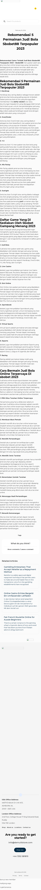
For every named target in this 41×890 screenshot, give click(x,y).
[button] (38, 9)
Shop (4, 827)
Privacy (15, 875)
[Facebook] (38, 650)
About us (10, 827)
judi (21, 201)
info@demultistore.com (20, 842)
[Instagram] (34, 650)
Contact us (27, 827)
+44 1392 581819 (20, 856)
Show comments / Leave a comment (20, 549)
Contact (26, 875)
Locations (18, 827)
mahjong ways (5, 883)
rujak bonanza (5, 887)
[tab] (20, 549)
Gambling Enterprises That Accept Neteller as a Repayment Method (20, 569)
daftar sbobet (19, 102)
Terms (20, 875)
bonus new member (8, 880)
